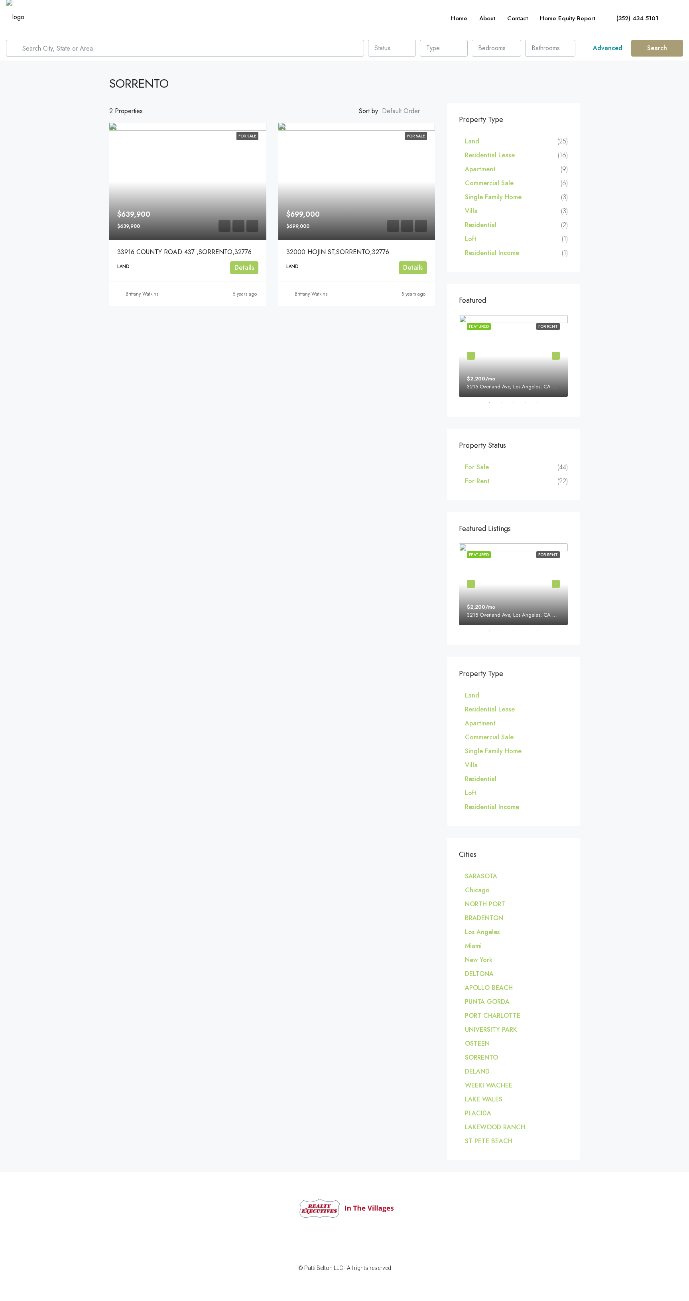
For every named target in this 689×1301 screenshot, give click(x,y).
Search (657, 48)
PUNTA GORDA (487, 1001)
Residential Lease (490, 155)
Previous (471, 356)
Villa (471, 211)
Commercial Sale (489, 183)
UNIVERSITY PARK (491, 1029)
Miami (473, 945)
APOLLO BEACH (489, 987)
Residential (480, 224)
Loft (470, 238)
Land (472, 141)
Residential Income (492, 252)
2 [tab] (506, 403)
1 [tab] (494, 403)
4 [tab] (529, 403)
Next (556, 356)
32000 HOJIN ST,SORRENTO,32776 (337, 252)
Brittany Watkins (142, 294)
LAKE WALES (483, 1099)
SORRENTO (481, 1057)
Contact (517, 18)
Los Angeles (482, 932)
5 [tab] (541, 403)
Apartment (480, 169)
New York (478, 959)
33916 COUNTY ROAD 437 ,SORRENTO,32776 (184, 252)
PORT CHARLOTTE (492, 1015)
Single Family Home (493, 197)
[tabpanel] (513, 356)
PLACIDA (478, 1113)
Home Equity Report (567, 18)
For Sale (477, 467)
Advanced (606, 48)
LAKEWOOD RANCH (495, 1127)
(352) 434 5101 (636, 18)
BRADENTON (484, 918)
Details (244, 267)
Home (459, 18)
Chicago (477, 890)
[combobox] (392, 48)
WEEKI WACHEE (488, 1085)
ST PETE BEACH (488, 1141)
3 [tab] (518, 403)
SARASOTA (481, 876)
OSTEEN (477, 1043)
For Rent (477, 481)
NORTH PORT (485, 904)
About (487, 18)
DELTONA (479, 973)
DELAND (477, 1071)
